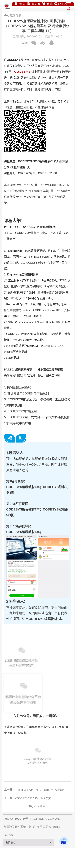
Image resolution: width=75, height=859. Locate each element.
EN (60, 4)
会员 (22, 4)
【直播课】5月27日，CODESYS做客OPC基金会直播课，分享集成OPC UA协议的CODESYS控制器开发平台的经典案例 (41, 790)
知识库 (36, 4)
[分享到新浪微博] (42, 43)
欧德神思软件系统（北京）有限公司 (25, 826)
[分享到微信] (33, 43)
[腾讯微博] (51, 42)
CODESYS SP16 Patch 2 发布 (33, 798)
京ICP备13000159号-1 (17, 819)
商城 (50, 4)
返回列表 (15, 15)
